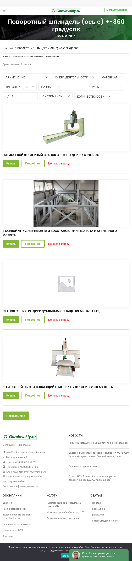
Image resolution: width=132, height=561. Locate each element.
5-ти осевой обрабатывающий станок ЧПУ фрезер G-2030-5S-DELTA (58, 387)
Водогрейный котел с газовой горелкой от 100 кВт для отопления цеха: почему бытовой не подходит (99, 454)
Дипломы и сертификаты (83, 466)
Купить (11, 163)
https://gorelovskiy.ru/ (14, 481)
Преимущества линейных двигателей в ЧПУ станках (98, 442)
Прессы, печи (98, 508)
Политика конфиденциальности (20, 486)
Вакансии (8, 502)
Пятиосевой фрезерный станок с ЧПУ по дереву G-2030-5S (51, 155)
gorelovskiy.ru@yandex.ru (32, 471)
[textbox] (16, 77)
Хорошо (67, 555)
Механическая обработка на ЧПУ (65, 511)
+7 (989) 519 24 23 (28, 466)
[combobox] (26, 77)
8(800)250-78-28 (27, 461)
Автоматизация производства (63, 518)
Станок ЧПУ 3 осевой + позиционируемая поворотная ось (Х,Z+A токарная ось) (92, 478)
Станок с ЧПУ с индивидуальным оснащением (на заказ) (52, 311)
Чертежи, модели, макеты (105, 520)
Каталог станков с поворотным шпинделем (31, 56)
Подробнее (33, 163)
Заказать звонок (118, 10)
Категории (64, 36)
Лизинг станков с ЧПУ (14, 508)
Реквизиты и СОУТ (13, 529)
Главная (8, 48)
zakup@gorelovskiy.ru (31, 476)
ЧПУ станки (97, 502)
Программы (97, 514)
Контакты (8, 535)
